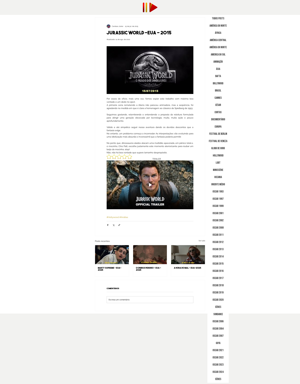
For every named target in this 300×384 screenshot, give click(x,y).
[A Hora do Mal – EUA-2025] (188, 254)
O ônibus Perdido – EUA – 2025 (148, 269)
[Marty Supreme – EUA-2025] (112, 254)
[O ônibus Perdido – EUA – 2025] (150, 254)
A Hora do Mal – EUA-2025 (187, 268)
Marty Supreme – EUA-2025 (109, 269)
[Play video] (150, 184)
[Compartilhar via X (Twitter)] (113, 225)
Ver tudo (202, 241)
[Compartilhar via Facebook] (108, 225)
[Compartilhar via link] (119, 225)
